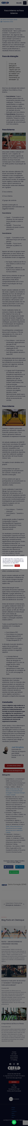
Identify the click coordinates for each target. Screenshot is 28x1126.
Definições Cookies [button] (8, 565)
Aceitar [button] (17, 565)
